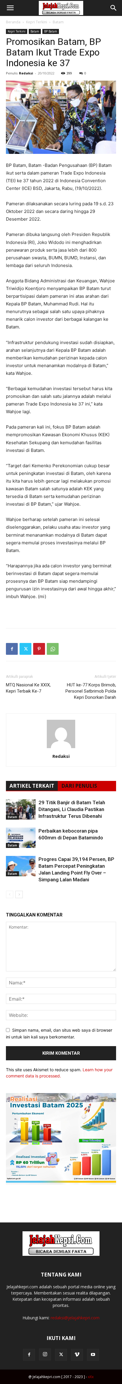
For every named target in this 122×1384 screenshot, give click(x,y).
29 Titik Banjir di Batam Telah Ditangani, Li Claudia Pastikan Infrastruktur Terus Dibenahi (71, 809)
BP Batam (50, 31)
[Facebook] (12, 649)
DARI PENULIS (79, 785)
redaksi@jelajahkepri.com (75, 1318)
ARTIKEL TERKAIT (31, 785)
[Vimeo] (77, 1355)
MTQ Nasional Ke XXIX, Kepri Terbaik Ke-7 (28, 688)
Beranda (13, 22)
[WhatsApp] (53, 649)
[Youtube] (93, 1355)
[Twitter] (25, 649)
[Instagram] (45, 1354)
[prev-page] (9, 894)
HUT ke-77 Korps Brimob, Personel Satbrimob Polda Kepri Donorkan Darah (90, 691)
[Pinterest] (39, 649)
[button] (10, 8)
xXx (91, 1376)
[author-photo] (61, 747)
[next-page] (19, 894)
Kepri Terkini (36, 22)
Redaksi (26, 73)
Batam (58, 22)
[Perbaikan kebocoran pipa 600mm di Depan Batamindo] (21, 838)
